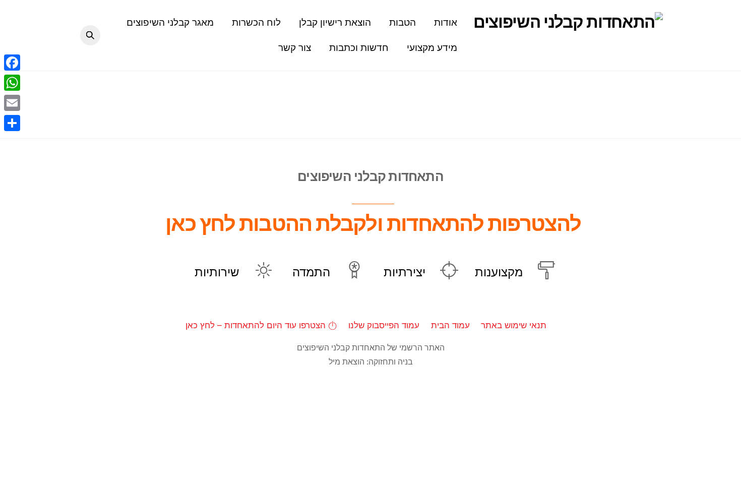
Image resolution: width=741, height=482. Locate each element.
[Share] (12, 123)
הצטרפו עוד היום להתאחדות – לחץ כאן (257, 325)
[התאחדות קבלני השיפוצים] (568, 22)
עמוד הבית (450, 325)
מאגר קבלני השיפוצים (170, 22)
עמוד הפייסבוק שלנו (383, 325)
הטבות (402, 22)
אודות (445, 22)
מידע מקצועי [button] (432, 47)
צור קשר (294, 47)
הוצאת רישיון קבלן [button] (335, 22)
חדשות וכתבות (359, 47)
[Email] (12, 103)
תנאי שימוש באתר (513, 325)
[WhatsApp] (12, 83)
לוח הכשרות (256, 22)
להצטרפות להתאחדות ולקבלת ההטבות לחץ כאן (373, 223)
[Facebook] (12, 62)
